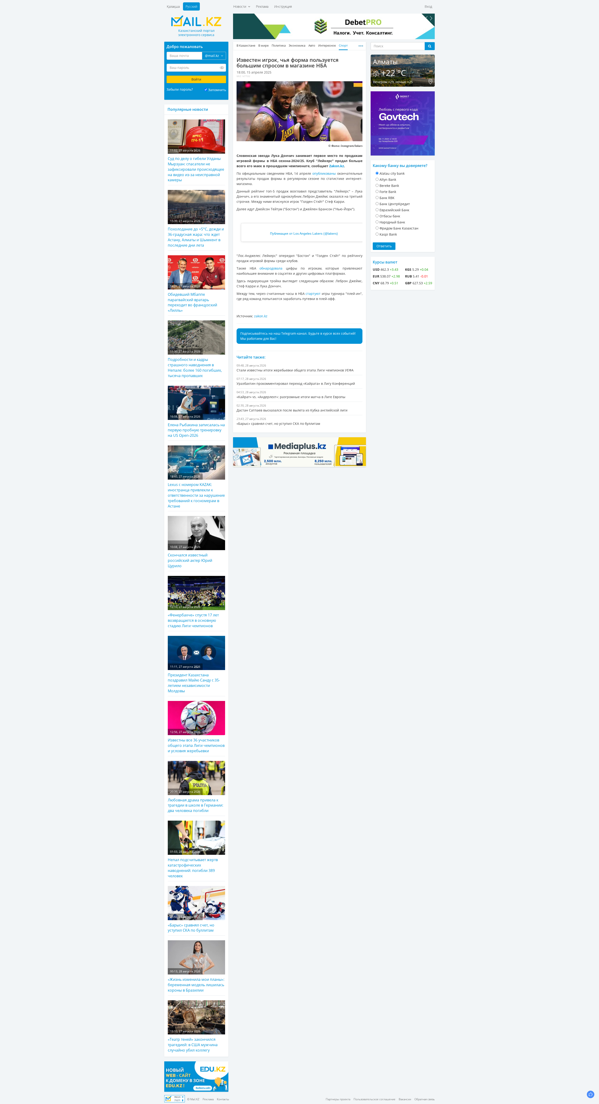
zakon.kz (260, 316)
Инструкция (283, 6)
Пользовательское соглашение (374, 1099)
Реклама (262, 6)
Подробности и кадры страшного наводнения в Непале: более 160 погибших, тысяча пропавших (195, 363)
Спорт (343, 46)
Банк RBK (387, 198)
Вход (428, 6)
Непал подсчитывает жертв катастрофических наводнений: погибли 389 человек (193, 864)
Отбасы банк (390, 216)
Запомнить (217, 90)
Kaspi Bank (388, 234)
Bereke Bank (389, 185)
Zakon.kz (336, 166)
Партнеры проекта (338, 1099)
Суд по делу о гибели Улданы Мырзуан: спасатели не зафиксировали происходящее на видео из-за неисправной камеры (196, 165)
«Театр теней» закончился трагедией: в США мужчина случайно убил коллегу (193, 1041)
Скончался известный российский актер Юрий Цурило (190, 556)
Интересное (327, 46)
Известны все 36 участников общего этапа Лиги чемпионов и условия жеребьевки (196, 741)
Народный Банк (392, 222)
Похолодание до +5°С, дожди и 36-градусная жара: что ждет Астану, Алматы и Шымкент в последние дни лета (196, 233)
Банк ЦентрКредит (395, 204)
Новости (240, 6)
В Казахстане (246, 46)
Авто (311, 46)
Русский (191, 6)
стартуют (313, 293)
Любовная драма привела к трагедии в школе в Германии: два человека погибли (195, 801)
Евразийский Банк (394, 210)
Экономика (297, 46)
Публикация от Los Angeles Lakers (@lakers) (304, 233)
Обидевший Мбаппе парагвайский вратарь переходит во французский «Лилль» (192, 298)
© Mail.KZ (193, 1099)
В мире (263, 46)
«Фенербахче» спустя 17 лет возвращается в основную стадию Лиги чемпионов (193, 616)
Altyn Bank (388, 179)
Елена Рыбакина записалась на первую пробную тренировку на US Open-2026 (196, 426)
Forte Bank (388, 191)
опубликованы (324, 173)
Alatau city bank (392, 173)
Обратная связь (424, 1099)
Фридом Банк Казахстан (399, 228)
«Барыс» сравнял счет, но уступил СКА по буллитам (191, 924)
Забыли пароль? (180, 89)
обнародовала (270, 268)
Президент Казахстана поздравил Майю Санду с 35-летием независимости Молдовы (194, 679)
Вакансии (405, 1099)
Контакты (223, 1099)
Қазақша (173, 6)
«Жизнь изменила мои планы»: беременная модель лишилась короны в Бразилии (196, 981)
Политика (279, 46)
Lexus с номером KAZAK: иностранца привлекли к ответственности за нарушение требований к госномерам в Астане (196, 491)
